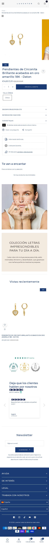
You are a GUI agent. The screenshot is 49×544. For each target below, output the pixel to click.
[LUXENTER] (24, 3)
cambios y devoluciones (24, 152)
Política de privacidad (31, 459)
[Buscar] (38, 3)
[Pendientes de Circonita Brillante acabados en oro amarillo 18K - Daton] (24, 309)
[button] (43, 71)
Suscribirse (23, 450)
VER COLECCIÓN (23, 215)
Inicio (3, 10)
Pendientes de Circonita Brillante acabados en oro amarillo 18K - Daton (23, 336)
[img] (25, 390)
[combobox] (24, 502)
